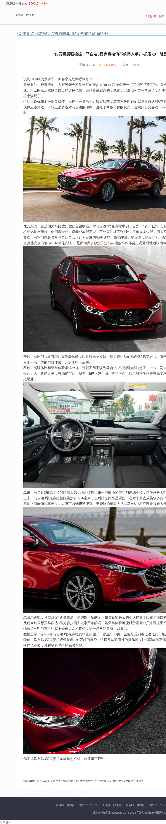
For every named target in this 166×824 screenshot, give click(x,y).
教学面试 (42, 33)
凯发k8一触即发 (16, 3)
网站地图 (5, 822)
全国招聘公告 (26, 33)
